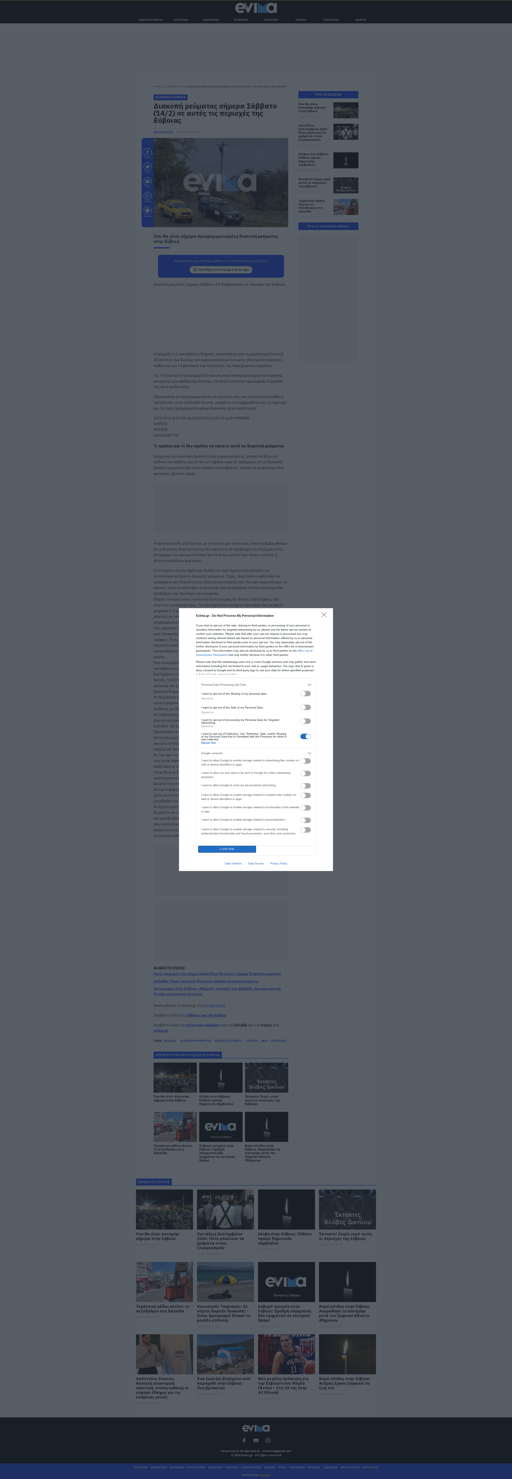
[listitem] (256, 685)
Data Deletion (233, 863)
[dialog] (256, 739)
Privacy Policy (278, 863)
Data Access (256, 863)
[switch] (305, 693)
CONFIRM (227, 849)
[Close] (325, 616)
